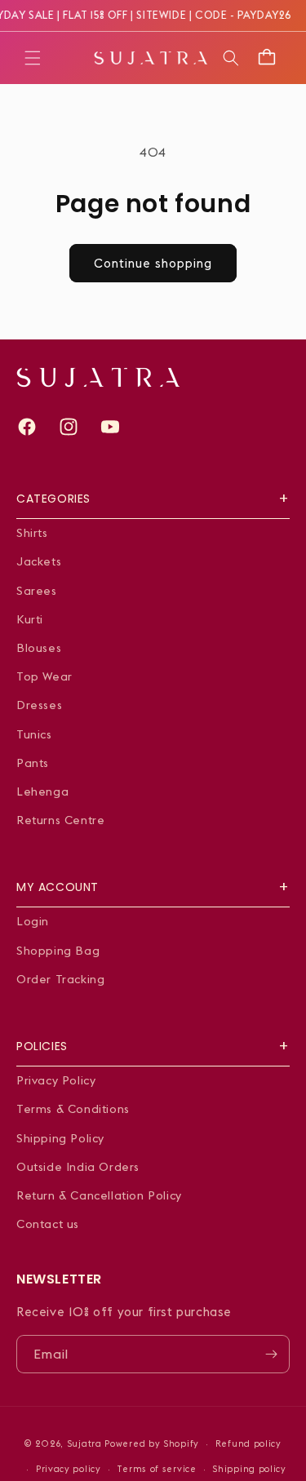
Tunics (34, 734)
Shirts (32, 532)
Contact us (47, 1224)
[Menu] (33, 58)
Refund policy (248, 1443)
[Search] (231, 58)
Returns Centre (60, 820)
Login (32, 921)
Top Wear (44, 676)
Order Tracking (60, 979)
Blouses (38, 648)
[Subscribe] (271, 1354)
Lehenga (42, 791)
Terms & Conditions (73, 1109)
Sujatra (84, 1443)
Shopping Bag (58, 950)
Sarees (36, 590)
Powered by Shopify (151, 1443)
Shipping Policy (60, 1138)
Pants (32, 763)
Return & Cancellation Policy (99, 1195)
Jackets (38, 561)
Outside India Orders (78, 1167)
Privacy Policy (55, 1080)
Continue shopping (153, 263)
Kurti (29, 619)
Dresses (39, 705)
